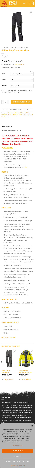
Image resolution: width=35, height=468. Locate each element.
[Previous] (1, 366)
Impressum (22, 465)
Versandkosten (19, 64)
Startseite (5, 47)
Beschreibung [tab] (6, 127)
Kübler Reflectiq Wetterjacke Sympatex (25, 371)
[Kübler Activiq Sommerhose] (9, 358)
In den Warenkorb (21, 102)
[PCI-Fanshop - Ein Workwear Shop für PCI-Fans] (10, 3)
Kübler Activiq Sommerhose (5, 371)
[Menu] (24, 3)
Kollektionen (22, 113)
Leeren (32, 71)
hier (26, 167)
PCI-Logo (4, 85)
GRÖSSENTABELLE (8, 337)
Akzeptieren (17, 451)
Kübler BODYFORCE (15, 115)
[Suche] (28, 3)
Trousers (14, 47)
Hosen (16, 113)
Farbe (3, 73)
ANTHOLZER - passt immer (17, 402)
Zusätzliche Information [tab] (11, 131)
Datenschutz (14, 465)
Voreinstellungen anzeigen (17, 461)
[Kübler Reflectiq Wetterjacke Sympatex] (26, 358)
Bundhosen (11, 113)
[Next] (34, 366)
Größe (3, 79)
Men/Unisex (24, 47)
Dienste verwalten (17, 445)
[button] (32, 426)
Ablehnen (18, 456)
